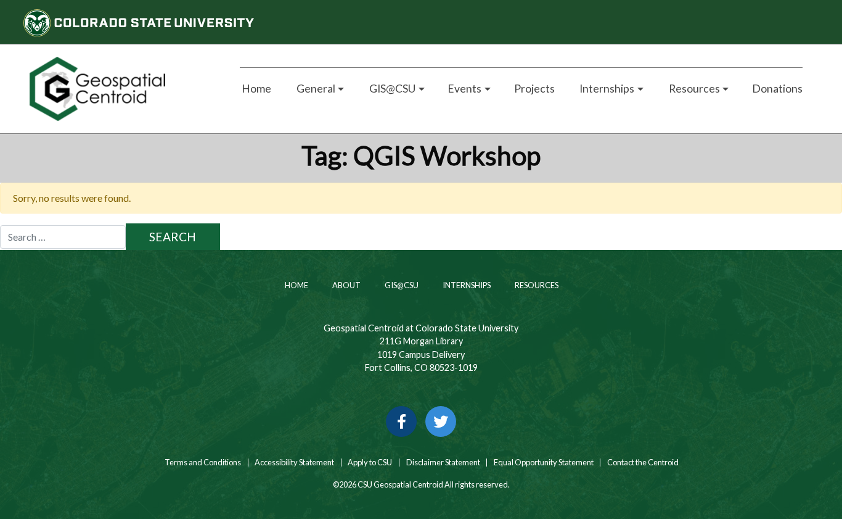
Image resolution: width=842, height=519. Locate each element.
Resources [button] (693, 88)
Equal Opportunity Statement (544, 463)
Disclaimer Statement (443, 463)
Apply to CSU (370, 463)
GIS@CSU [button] (391, 88)
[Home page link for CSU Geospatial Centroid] (120, 89)
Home (255, 88)
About (346, 285)
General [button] (315, 88)
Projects (534, 88)
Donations (777, 88)
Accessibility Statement (294, 463)
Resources (535, 285)
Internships (466, 285)
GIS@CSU (401, 285)
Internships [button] (606, 88)
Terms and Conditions (202, 463)
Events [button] (464, 88)
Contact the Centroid (643, 463)
